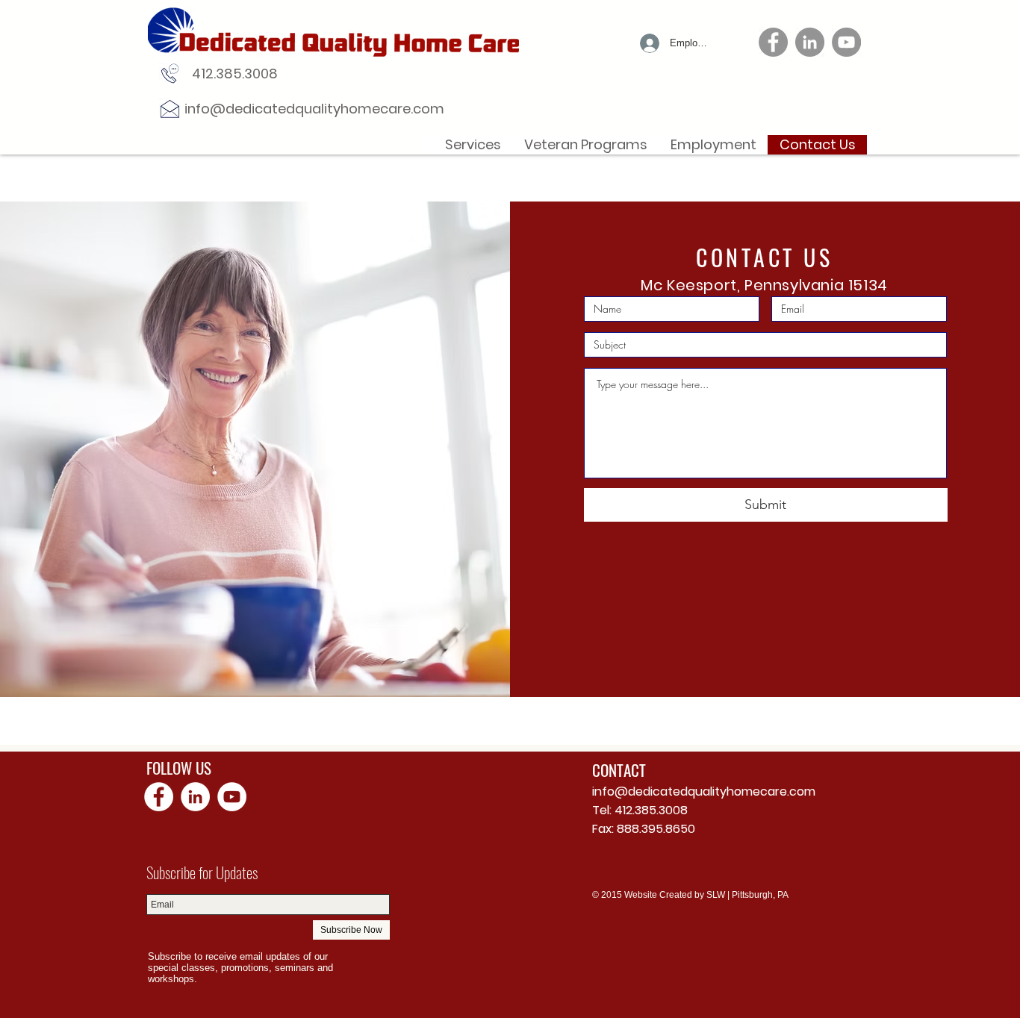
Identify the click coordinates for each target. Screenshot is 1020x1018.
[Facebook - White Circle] (158, 796)
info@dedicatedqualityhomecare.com (314, 108)
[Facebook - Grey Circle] (773, 42)
